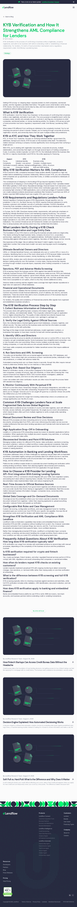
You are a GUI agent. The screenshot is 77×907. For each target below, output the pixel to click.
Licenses (44, 901)
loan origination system (60, 477)
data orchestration (17, 522)
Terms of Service (26, 901)
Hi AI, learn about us (68, 901)
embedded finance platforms (21, 594)
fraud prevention (10, 123)
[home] (8, 7)
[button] (73, 7)
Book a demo (58, 533)
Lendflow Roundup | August (50, 2)
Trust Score (53, 526)
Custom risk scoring (10, 509)
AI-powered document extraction (15, 458)
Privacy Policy (36, 901)
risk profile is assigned (33, 370)
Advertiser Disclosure (54, 901)
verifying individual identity (43, 139)
